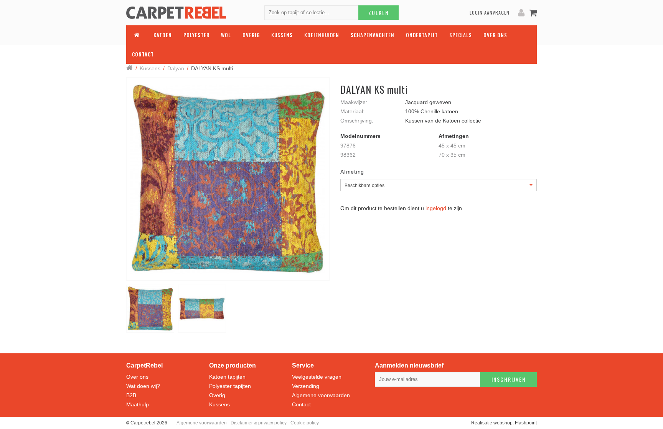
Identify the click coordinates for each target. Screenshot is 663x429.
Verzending (305, 386)
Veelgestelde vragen (316, 377)
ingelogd (436, 208)
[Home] (129, 68)
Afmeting (352, 172)
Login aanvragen (490, 12)
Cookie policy (304, 423)
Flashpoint (526, 423)
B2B (131, 395)
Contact (301, 404)
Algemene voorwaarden (321, 395)
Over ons (137, 377)
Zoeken (378, 12)
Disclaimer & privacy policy (259, 423)
